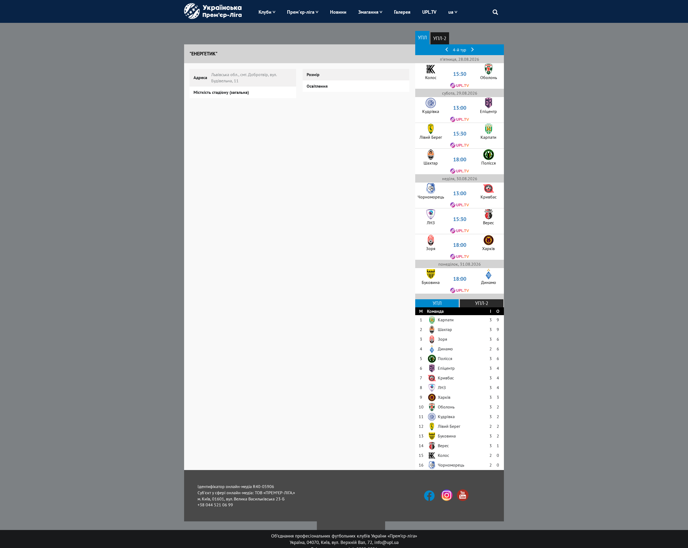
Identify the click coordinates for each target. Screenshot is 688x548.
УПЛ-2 (439, 38)
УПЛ (422, 37)
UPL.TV (429, 12)
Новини (338, 12)
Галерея (402, 12)
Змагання (368, 12)
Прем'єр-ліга (300, 12)
